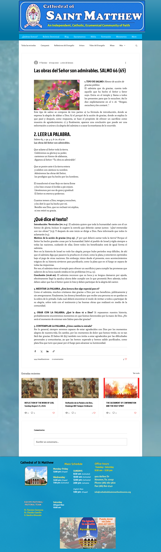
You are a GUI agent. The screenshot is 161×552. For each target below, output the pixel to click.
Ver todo (136, 373)
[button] (136, 45)
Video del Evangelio (97, 45)
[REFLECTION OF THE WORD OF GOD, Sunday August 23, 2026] (40, 388)
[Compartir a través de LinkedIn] (47, 351)
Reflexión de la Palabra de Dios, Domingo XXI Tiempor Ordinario (79, 404)
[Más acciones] (125, 62)
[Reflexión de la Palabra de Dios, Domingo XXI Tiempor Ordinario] (80, 388)
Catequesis (45, 45)
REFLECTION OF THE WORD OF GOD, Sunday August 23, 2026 (39, 404)
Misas (112, 45)
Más (121, 45)
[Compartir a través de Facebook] (35, 351)
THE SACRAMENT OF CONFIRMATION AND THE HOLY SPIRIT (121, 404)
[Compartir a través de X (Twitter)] (41, 351)
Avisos (81, 45)
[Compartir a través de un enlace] (53, 351)
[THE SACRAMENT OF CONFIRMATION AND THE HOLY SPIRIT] (121, 388)
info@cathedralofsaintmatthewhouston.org (113, 492)
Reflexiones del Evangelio (64, 45)
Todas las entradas (28, 45)
